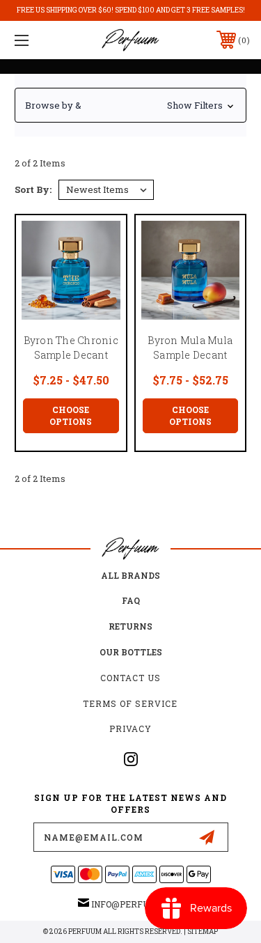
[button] (130, 105)
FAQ (131, 600)
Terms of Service (130, 703)
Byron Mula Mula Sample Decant (190, 347)
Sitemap (202, 931)
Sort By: (33, 189)
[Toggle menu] (38, 40)
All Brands (130, 575)
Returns (130, 626)
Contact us (130, 677)
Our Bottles (131, 651)
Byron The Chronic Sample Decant (71, 347)
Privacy (130, 728)
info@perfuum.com (137, 904)
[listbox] (106, 190)
